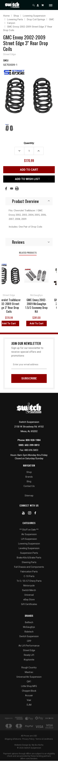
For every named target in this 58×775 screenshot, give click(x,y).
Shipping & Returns (13, 739)
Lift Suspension (29, 539)
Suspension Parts (29, 553)
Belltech (29, 622)
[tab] (29, 201)
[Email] (11, 188)
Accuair (29, 695)
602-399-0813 (32, 445)
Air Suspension (29, 534)
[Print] (17, 188)
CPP (29, 641)
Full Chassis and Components (29, 567)
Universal (29, 595)
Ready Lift (29, 655)
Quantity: (29, 143)
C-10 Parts (29, 576)
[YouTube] (23, 513)
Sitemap (29, 495)
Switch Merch (29, 590)
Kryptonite (29, 659)
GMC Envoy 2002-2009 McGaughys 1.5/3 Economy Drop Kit (35, 306)
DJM (29, 704)
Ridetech (29, 631)
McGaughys (29, 627)
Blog (29, 481)
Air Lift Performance (29, 645)
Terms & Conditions (44, 739)
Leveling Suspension (29, 548)
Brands (29, 476)
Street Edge (29, 650)
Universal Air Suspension (29, 677)
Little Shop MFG (29, 686)
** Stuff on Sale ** (29, 529)
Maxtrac (29, 672)
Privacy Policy (28, 739)
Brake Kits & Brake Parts (29, 557)
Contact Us (29, 486)
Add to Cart (35, 323)
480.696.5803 (31, 450)
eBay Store (29, 599)
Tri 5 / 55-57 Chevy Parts (29, 581)
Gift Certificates (29, 604)
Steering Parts (29, 562)
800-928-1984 (33, 440)
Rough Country (29, 667)
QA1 (29, 681)
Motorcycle (29, 585)
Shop (29, 472)
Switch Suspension (29, 636)
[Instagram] (29, 513)
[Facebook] (6, 189)
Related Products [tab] (28, 252)
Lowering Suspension (29, 543)
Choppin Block (29, 691)
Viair (29, 700)
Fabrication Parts (29, 571)
